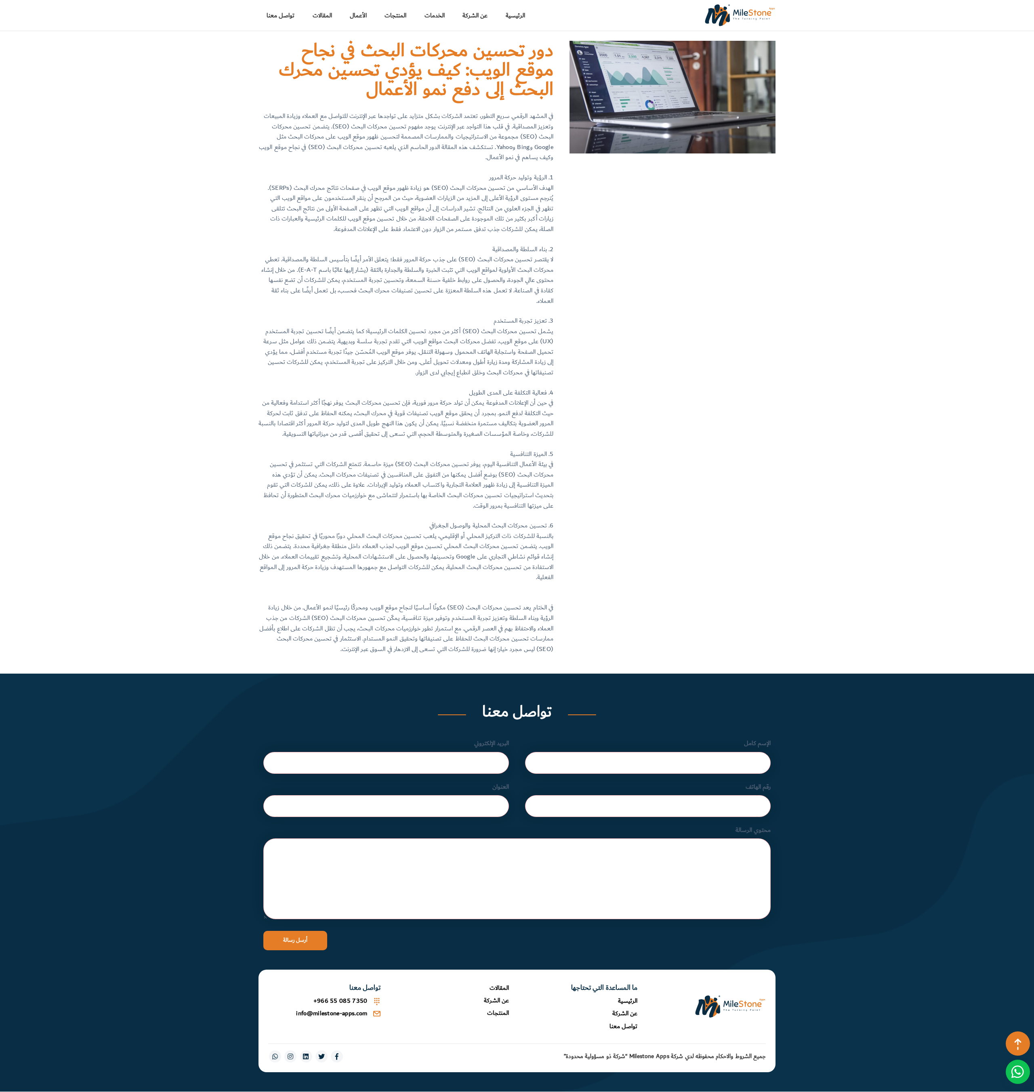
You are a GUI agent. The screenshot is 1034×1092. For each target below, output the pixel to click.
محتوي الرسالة (753, 830)
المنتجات (395, 15)
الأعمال (358, 15)
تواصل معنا (280, 15)
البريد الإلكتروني (491, 743)
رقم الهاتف (758, 787)
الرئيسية (515, 15)
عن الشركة (475, 15)
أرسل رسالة (295, 940)
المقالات (322, 15)
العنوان (500, 787)
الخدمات (435, 15)
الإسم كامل (757, 743)
